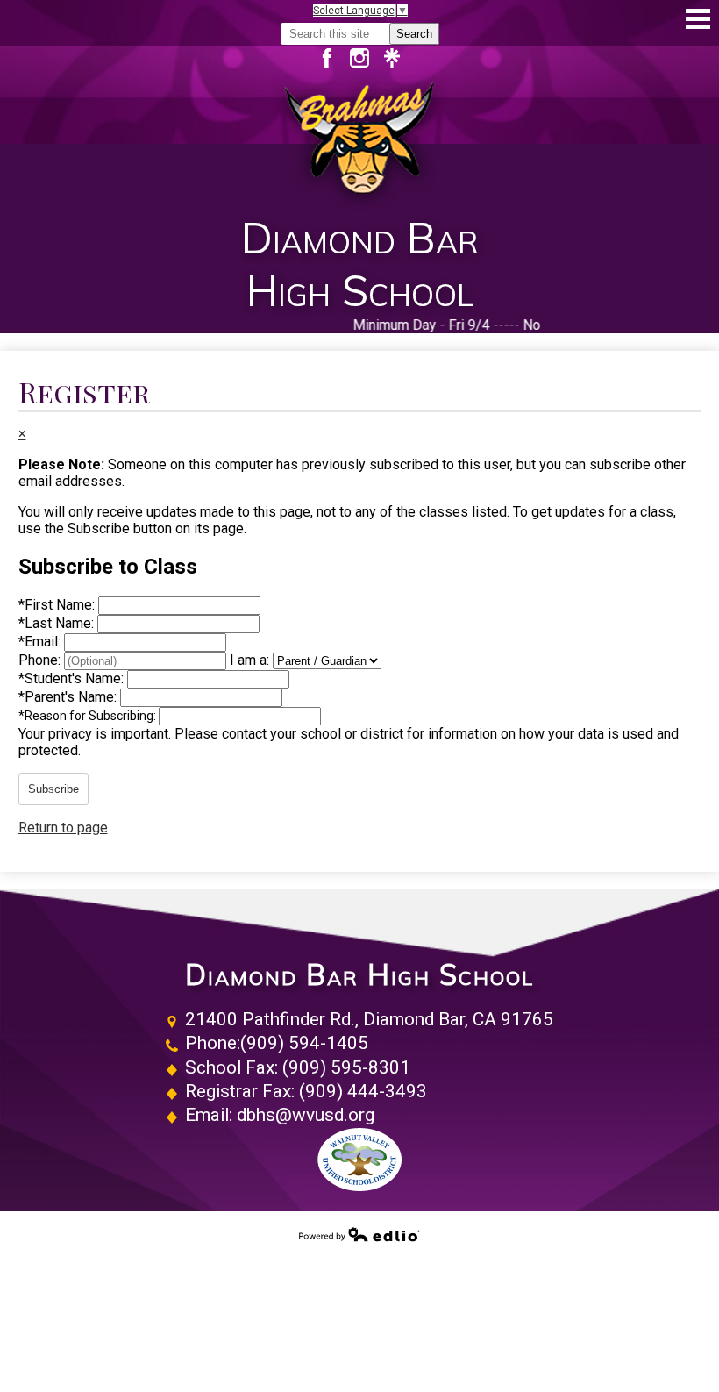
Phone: (41, 660)
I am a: (249, 660)
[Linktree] (392, 58)
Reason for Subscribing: (88, 716)
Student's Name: (72, 678)
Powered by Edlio (359, 1234)
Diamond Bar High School (359, 975)
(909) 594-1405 (304, 1042)
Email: (41, 641)
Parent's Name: (69, 697)
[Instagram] (366, 58)
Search (414, 33)
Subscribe (53, 789)
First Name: (58, 604)
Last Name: (57, 623)
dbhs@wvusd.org (305, 1114)
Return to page (63, 827)
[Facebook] (333, 58)
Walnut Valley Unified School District (359, 1159)
